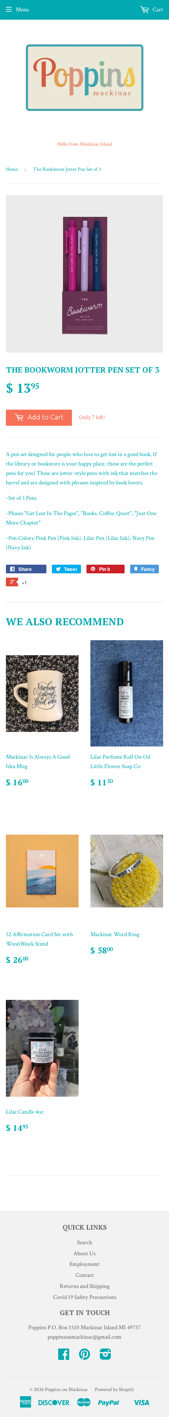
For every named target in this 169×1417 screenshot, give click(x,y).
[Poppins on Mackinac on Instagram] (105, 1357)
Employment (84, 1264)
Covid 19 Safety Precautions (84, 1297)
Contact (84, 1275)
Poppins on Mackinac (66, 1389)
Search (84, 1242)
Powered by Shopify (114, 1389)
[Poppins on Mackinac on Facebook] (64, 1357)
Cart (157, 9)
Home (12, 169)
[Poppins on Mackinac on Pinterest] (84, 1357)
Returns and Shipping (85, 1286)
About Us (84, 1253)
